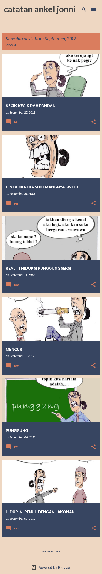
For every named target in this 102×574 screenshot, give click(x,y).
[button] (93, 122)
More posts (51, 551)
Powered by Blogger (54, 567)
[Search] (84, 9)
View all (12, 45)
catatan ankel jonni (40, 9)
